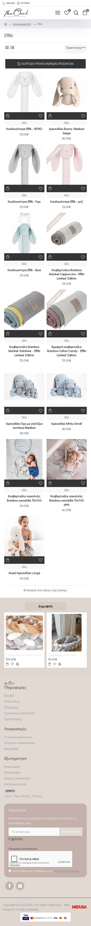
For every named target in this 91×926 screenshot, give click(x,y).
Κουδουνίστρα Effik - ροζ (66, 201)
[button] (44, 670)
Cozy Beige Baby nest (62, 655)
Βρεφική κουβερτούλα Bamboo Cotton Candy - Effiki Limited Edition (66, 351)
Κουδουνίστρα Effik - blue (24, 270)
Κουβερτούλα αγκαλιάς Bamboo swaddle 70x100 (24, 498)
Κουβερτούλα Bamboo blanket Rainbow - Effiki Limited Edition (24, 351)
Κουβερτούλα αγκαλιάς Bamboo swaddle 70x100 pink (66, 500)
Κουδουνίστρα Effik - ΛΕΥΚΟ (24, 129)
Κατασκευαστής (22, 24)
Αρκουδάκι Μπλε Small (66, 424)
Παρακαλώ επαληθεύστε (22, 848)
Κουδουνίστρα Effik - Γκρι (24, 201)
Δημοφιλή (45, 606)
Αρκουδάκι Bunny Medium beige (66, 131)
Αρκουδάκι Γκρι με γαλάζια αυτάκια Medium (24, 426)
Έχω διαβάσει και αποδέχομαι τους (46, 870)
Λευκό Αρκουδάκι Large (24, 573)
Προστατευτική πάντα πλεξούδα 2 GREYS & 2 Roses (24, 655)
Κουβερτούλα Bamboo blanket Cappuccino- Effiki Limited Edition (66, 274)
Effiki (24, 122)
